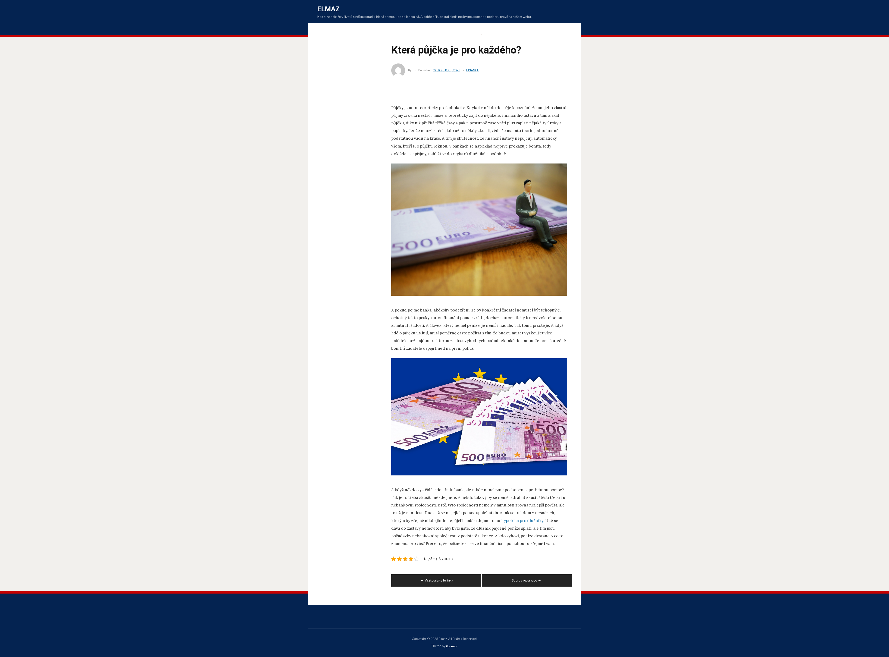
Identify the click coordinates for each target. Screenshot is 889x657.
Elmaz (328, 9)
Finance (472, 70)
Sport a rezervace (524, 580)
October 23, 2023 (446, 70)
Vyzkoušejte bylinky (439, 580)
